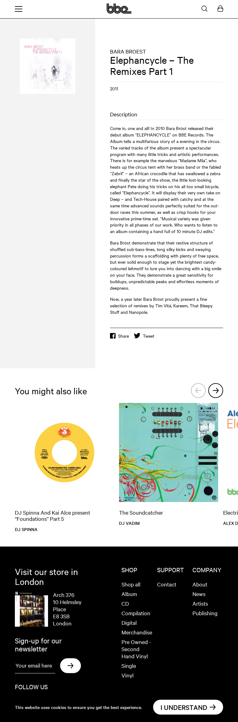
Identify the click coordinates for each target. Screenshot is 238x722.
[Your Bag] (220, 9)
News (198, 593)
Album (129, 593)
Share (123, 336)
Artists (200, 603)
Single (128, 665)
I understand (184, 707)
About (199, 584)
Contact (166, 584)
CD (125, 603)
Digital (129, 622)
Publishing (205, 612)
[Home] (119, 12)
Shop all (130, 584)
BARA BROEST (128, 51)
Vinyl (127, 675)
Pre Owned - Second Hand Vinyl (136, 648)
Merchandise (136, 632)
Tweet (148, 336)
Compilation (135, 612)
